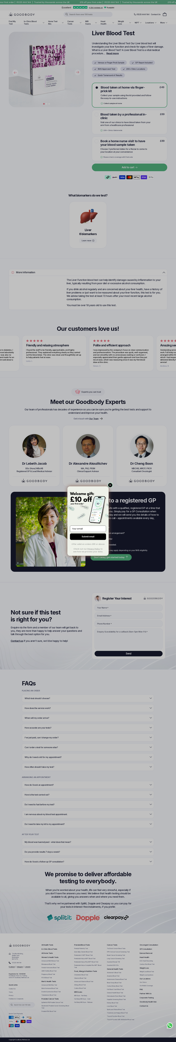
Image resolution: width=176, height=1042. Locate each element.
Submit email (88, 537)
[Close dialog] (110, 485)
